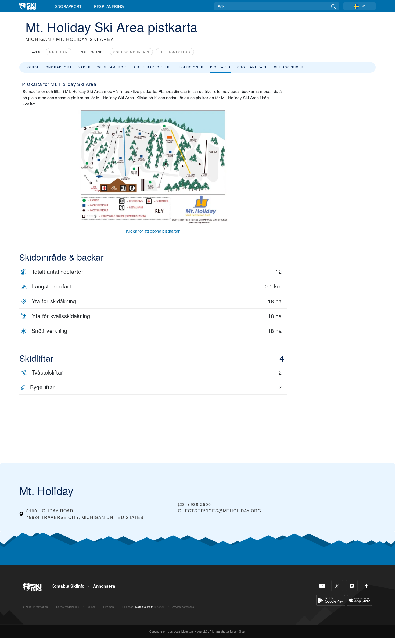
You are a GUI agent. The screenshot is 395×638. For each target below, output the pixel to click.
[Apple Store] (359, 600)
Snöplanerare (252, 67)
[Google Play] (330, 600)
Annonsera (104, 586)
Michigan (58, 52)
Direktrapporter (151, 67)
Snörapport (68, 6)
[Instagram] (352, 585)
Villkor (91, 607)
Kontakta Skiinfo (68, 586)
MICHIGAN (38, 39)
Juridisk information (35, 607)
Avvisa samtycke (183, 607)
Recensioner (190, 67)
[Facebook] (366, 585)
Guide (33, 67)
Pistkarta (220, 67)
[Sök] (333, 6)
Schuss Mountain (131, 52)
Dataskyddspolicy (67, 607)
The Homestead (175, 52)
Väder (84, 67)
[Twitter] (337, 585)
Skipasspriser (289, 67)
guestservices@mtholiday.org (219, 511)
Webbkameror (111, 67)
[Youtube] (322, 585)
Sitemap (108, 607)
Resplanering (109, 6)
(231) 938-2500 (194, 504)
